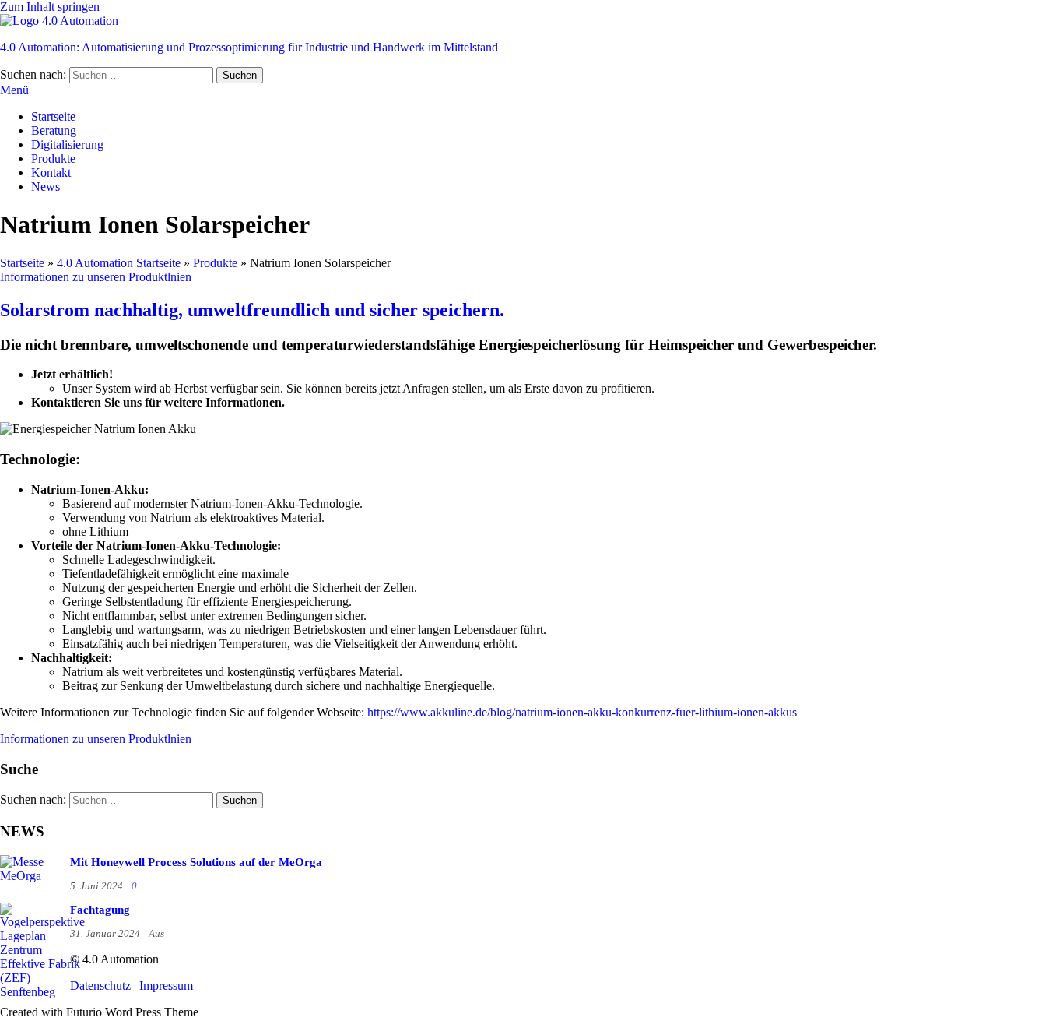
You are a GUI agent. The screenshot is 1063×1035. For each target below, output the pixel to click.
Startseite (53, 116)
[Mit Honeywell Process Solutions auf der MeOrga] (31, 875)
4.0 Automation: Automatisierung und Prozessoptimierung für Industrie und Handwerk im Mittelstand (249, 47)
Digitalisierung (67, 144)
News (45, 186)
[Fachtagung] (42, 991)
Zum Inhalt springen (50, 6)
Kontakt (51, 172)
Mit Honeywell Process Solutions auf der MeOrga (196, 862)
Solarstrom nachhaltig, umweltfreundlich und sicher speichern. (252, 310)
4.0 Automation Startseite (119, 262)
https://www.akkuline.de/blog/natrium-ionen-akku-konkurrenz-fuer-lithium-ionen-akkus (582, 712)
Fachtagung (100, 909)
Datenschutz (100, 985)
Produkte (53, 158)
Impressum (166, 985)
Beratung (53, 130)
